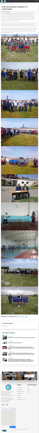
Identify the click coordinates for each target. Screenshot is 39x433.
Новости (11, 3)
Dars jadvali (19, 397)
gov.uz (28, 387)
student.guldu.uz (29, 375)
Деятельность (5, 3)
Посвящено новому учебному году (15, 342)
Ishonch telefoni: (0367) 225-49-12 (8, 395)
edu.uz (28, 393)
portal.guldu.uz (19, 393)
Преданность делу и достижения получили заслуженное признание (21, 337)
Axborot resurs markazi (21, 399)
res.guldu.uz (19, 395)
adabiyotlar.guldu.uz (20, 391)
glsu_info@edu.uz (7, 401)
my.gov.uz (29, 389)
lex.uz (28, 391)
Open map (13, 426)
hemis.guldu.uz (19, 387)
